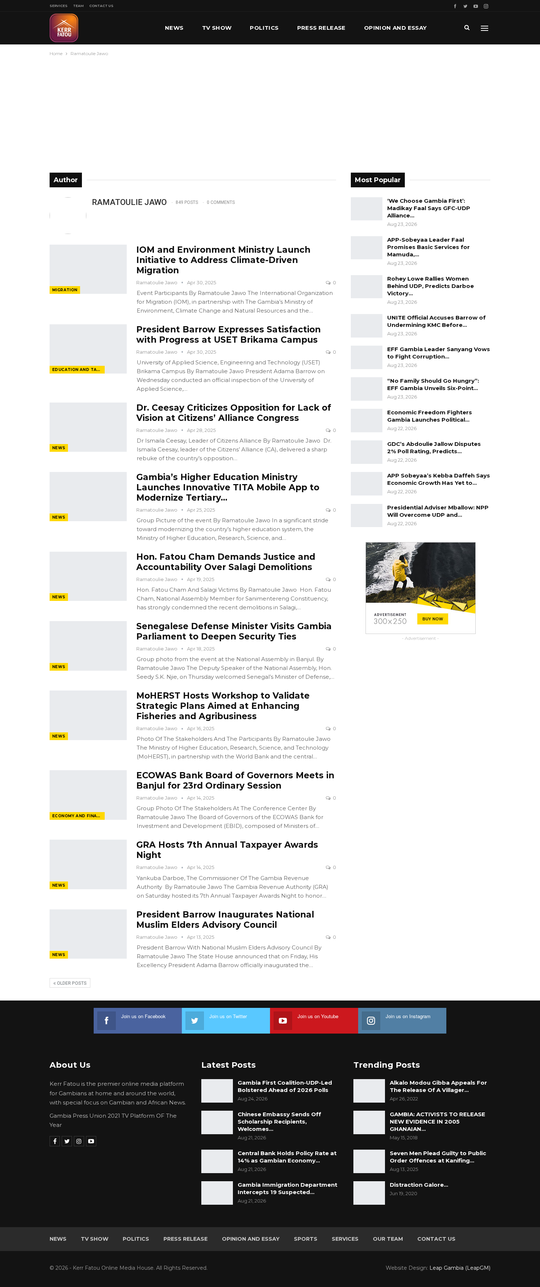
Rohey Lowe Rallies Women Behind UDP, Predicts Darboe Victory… (430, 286)
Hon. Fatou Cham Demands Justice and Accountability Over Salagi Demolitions (225, 562)
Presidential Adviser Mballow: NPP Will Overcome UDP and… (438, 511)
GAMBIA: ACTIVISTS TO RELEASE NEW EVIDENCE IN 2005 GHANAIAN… (437, 1121)
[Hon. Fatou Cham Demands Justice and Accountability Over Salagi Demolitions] (88, 576)
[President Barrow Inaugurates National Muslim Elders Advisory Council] (88, 934)
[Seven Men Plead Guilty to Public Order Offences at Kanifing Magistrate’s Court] (369, 1161)
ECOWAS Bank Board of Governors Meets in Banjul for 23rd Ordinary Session (235, 780)
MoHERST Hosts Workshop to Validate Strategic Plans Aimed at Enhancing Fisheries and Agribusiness (223, 706)
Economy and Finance (78, 816)
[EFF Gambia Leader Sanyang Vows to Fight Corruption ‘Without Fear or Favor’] (366, 357)
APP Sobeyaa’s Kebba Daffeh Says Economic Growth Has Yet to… (438, 479)
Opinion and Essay (395, 27)
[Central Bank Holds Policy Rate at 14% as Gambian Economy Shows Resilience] (217, 1161)
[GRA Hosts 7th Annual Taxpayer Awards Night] (88, 864)
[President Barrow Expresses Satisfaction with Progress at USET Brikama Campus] (88, 349)
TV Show (217, 27)
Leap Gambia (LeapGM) (459, 1268)
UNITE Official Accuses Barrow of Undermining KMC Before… (436, 321)
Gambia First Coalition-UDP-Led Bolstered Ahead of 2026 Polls (285, 1086)
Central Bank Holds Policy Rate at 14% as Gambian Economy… (287, 1157)
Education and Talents (78, 369)
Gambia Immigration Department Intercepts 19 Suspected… (287, 1188)
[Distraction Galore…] (369, 1193)
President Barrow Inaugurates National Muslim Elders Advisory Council (225, 919)
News (174, 27)
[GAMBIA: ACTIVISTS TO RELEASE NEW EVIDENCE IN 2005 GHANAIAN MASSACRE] (369, 1122)
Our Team (388, 1239)
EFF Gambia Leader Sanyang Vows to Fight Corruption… (438, 353)
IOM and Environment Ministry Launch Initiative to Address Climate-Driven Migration (223, 260)
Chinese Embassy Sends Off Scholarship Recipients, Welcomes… (279, 1121)
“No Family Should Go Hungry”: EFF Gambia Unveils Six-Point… (433, 384)
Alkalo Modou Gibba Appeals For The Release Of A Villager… (438, 1086)
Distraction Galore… (419, 1184)
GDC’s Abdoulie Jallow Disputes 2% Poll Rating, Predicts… (434, 447)
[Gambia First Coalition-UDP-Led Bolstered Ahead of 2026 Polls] (217, 1091)
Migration (65, 290)
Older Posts (71, 983)
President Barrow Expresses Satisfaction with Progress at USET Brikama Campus (228, 334)
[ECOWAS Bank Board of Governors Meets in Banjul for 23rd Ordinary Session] (88, 794)
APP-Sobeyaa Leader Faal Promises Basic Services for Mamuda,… (428, 247)
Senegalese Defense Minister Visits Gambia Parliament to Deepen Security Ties (234, 631)
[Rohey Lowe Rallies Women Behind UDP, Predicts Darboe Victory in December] (366, 287)
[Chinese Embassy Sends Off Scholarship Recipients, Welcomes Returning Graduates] (217, 1122)
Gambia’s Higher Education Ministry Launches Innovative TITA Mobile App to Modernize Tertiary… (227, 487)
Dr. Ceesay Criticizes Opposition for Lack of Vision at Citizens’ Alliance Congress (233, 413)
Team (78, 6)
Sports (305, 1239)
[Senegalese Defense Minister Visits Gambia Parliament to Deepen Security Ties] (88, 645)
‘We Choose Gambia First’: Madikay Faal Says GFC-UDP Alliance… (428, 208)
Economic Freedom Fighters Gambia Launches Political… (429, 416)
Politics (264, 27)
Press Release (321, 27)
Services (59, 6)
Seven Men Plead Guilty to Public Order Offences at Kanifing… (438, 1157)
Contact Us (101, 6)
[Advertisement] (270, 112)
